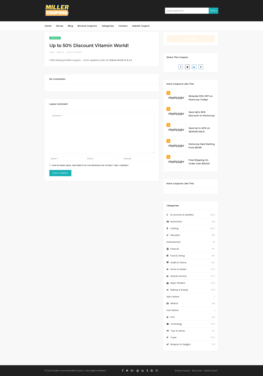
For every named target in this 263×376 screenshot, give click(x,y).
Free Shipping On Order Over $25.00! (199, 162)
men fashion (173, 310)
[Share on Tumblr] (200, 67)
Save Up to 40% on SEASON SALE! (199, 130)
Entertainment (174, 241)
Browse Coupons (87, 26)
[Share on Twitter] (187, 67)
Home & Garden (178, 269)
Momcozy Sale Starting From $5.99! (202, 146)
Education (175, 235)
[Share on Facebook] (180, 67)
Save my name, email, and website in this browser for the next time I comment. (90, 165)
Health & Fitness (74, 52)
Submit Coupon (141, 26)
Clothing (174, 228)
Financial (174, 248)
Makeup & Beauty (179, 289)
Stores (59, 26)
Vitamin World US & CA (120, 60)
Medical (60, 52)
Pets (172, 317)
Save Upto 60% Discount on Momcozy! (202, 114)
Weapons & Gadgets (180, 344)
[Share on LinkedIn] (194, 67)
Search (213, 11)
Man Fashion (173, 296)
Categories (108, 26)
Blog (70, 26)
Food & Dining (177, 255)
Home (48, 26)
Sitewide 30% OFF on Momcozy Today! (201, 98)
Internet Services (178, 276)
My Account (197, 370)
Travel (173, 337)
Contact (123, 26)
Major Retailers (177, 282)
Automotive (176, 221)
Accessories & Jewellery (182, 214)
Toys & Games (177, 330)
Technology (176, 323)
